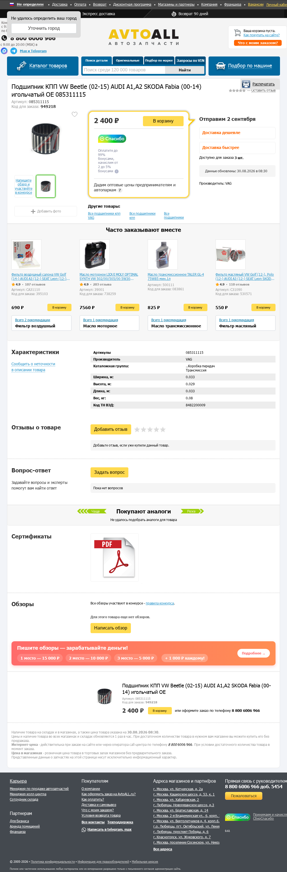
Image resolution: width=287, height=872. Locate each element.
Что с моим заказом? (98, 810)
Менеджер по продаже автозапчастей (39, 789)
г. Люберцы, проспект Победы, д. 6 (181, 832)
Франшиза (232, 4)
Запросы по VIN (190, 60)
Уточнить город (44, 28)
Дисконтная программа (132, 4)
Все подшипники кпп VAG (104, 215)
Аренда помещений (25, 826)
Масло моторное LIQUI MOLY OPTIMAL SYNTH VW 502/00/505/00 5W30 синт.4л (109, 276)
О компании (91, 789)
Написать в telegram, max (109, 829)
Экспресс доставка (98, 13)
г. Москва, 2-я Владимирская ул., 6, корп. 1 (187, 815)
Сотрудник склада (24, 799)
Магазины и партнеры (176, 4)
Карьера (18, 780)
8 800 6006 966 (32, 37)
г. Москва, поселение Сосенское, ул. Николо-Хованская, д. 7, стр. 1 (206, 842)
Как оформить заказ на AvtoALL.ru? (109, 794)
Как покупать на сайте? (262, 35)
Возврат (100, 4)
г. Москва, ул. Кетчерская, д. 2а (178, 789)
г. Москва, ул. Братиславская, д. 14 (180, 810)
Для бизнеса (19, 821)
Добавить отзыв (111, 429)
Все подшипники (174, 215)
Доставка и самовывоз (99, 805)
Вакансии (255, 4)
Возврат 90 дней (193, 13)
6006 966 (180, 744)
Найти (185, 70)
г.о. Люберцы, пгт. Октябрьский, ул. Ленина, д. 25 (192, 826)
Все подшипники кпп (142, 215)
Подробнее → (253, 653)
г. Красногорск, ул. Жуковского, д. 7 (182, 837)
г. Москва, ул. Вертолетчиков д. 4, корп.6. (186, 821)
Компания (209, 4)
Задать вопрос (109, 472)
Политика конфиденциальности (53, 861)
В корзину (163, 121)
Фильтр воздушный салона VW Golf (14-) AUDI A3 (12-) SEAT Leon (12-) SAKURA (38, 276)
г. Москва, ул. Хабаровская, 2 (176, 799)
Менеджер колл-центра (28, 794)
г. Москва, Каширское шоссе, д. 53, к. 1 (184, 794)
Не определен (30, 4)
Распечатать (264, 83)
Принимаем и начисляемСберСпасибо (269, 816)
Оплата (80, 4)
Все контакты (93, 822)
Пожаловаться (243, 795)
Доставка (60, 4)
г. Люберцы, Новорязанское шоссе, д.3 (183, 805)
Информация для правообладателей (103, 861)
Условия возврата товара (101, 815)
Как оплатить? (93, 799)
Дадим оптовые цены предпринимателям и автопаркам (134, 187)
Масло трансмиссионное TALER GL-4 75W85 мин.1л (176, 276)
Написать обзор (110, 628)
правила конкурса (160, 603)
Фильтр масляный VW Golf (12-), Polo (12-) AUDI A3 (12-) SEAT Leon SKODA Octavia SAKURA (245, 276)
